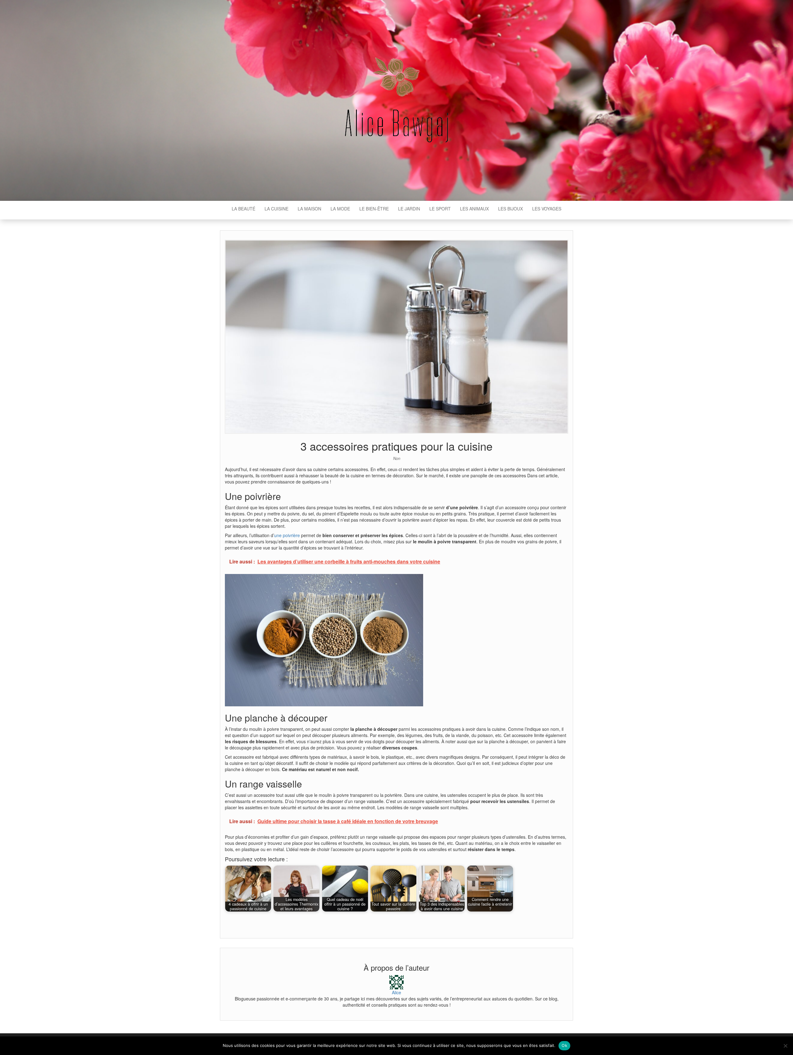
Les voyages (546, 208)
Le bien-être (374, 208)
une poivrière (287, 535)
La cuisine (276, 208)
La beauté (243, 208)
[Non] (785, 1046)
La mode (340, 208)
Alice (396, 992)
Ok (564, 1045)
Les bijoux (510, 208)
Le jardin (409, 208)
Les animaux (474, 208)
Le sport (440, 208)
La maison (309, 208)
